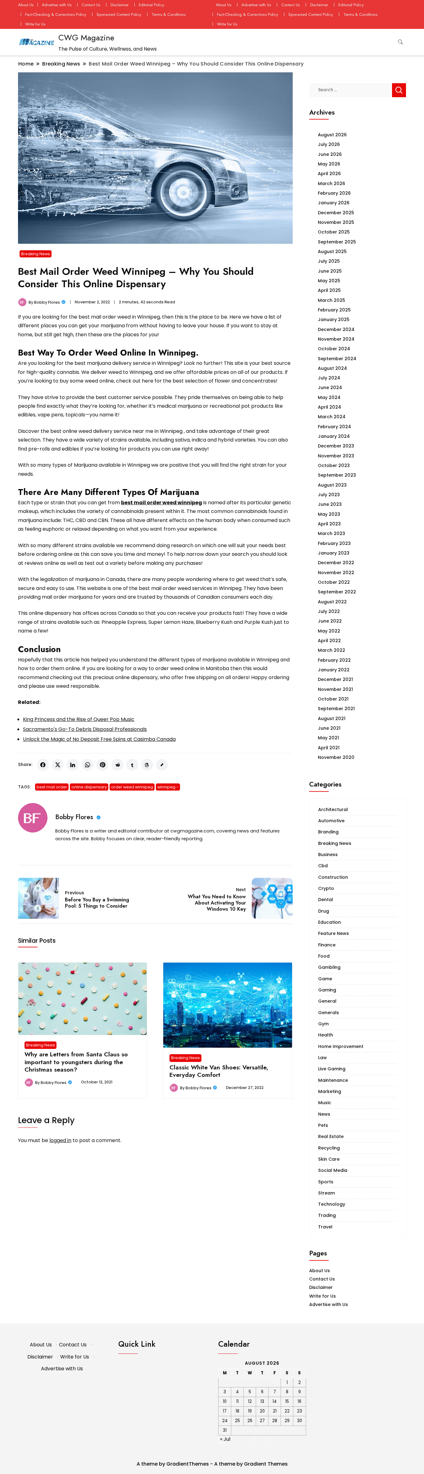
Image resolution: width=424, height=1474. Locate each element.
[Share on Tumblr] (132, 765)
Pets (323, 1125)
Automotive (331, 821)
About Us (26, 5)
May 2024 (329, 397)
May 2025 (329, 281)
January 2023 (334, 553)
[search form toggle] (400, 42)
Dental (325, 899)
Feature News (333, 933)
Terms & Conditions (168, 14)
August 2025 (332, 251)
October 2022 (334, 582)
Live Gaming (331, 1069)
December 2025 (336, 213)
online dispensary (89, 787)
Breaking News (35, 253)
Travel (325, 1227)
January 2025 (334, 319)
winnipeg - (167, 787)
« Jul (225, 1439)
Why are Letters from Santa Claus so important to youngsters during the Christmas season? (76, 1062)
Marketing (329, 1091)
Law (322, 1057)
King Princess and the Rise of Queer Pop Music (78, 719)
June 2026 (330, 154)
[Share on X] (58, 765)
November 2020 (336, 757)
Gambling (329, 967)
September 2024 (337, 359)
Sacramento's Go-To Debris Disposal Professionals (85, 729)
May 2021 (328, 738)
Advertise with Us (56, 5)
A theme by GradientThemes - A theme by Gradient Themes (212, 1463)
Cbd (323, 866)
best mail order (52, 787)
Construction (333, 877)
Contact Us (91, 5)
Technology (331, 1204)
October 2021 (333, 699)
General (327, 1001)
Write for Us (35, 24)
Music (324, 1103)
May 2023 (329, 514)
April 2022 (329, 640)
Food (324, 956)
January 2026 (334, 203)
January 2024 (334, 436)
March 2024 (331, 417)
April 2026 (329, 173)
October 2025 (334, 232)
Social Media (332, 1170)
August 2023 (332, 485)
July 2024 (329, 378)
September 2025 (337, 242)
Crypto (326, 888)
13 (262, 1401)
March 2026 (331, 183)
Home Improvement (340, 1046)
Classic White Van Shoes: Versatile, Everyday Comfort (218, 1071)
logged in (60, 1140)
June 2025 (330, 271)
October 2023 (334, 465)
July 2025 (329, 261)
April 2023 (329, 524)
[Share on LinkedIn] (73, 765)
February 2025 (334, 310)
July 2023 (329, 495)
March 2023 (331, 533)
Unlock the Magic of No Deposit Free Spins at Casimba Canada (99, 739)
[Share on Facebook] (43, 765)
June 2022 (330, 621)
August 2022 (332, 602)
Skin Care (329, 1159)
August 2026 (332, 135)
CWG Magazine (86, 37)
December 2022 (336, 563)
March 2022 (331, 650)
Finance (327, 945)
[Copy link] (162, 765)
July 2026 (329, 144)
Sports (325, 1182)
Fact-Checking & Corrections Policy (55, 14)
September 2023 (337, 475)
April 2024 (329, 407)
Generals (328, 1012)
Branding (328, 832)
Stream (326, 1193)
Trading (327, 1215)
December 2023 (336, 446)
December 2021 (335, 679)
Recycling (329, 1148)
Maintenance (333, 1080)
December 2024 (336, 329)
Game (325, 979)
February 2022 (334, 660)
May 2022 (329, 631)
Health (325, 1035)
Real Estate (331, 1136)
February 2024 (334, 427)
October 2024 (334, 349)
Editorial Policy (151, 5)
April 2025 (329, 290)
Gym (323, 1024)
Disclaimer (120, 5)
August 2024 (332, 368)
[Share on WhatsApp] (87, 765)
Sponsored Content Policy (119, 14)
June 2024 (330, 387)
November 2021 (335, 689)
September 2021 (336, 708)
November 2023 (336, 456)
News (324, 1114)
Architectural (333, 809)
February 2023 (334, 543)
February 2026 (334, 193)
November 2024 (336, 339)
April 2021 (329, 748)
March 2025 (331, 300)
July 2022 (329, 611)
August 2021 (331, 718)
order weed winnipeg (132, 787)
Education (329, 922)
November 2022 (336, 572)
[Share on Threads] (147, 765)
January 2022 (334, 670)
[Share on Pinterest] (102, 765)
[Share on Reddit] (117, 765)
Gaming (327, 990)
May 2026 (329, 164)
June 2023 (330, 504)
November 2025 (336, 222)
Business (328, 854)
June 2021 (329, 728)
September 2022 (337, 592)
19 (250, 1411)
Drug (323, 911)
